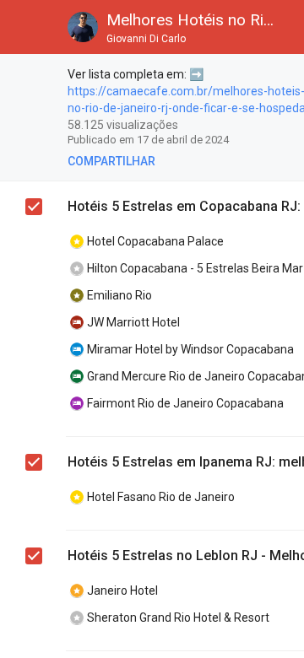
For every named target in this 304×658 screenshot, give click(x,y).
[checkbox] (34, 76)
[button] (27, 27)
